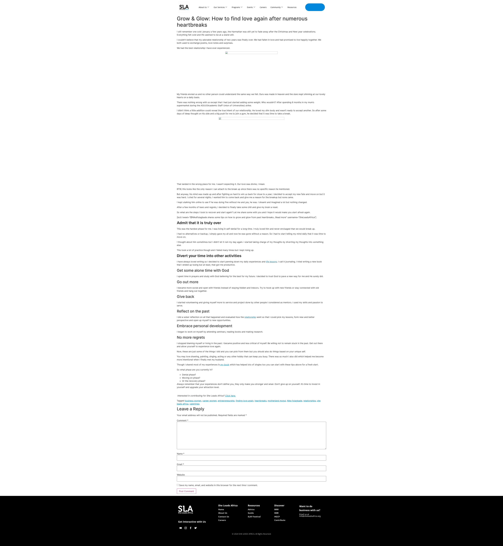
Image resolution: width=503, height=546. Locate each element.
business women (193, 400)
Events (250, 7)
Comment (182, 420)
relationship (250, 317)
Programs (236, 7)
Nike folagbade (294, 400)
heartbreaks (261, 400)
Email (180, 464)
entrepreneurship (226, 400)
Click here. (230, 395)
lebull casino (244, 543)
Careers (263, 7)
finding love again (244, 400)
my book (224, 364)
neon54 (270, 543)
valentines (194, 404)
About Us (203, 7)
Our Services (219, 7)
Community (275, 7)
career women (210, 400)
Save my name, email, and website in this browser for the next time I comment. (218, 485)
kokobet (233, 543)
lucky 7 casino (258, 543)
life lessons (271, 261)
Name (180, 454)
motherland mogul (277, 400)
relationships (309, 400)
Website (181, 475)
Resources (292, 7)
